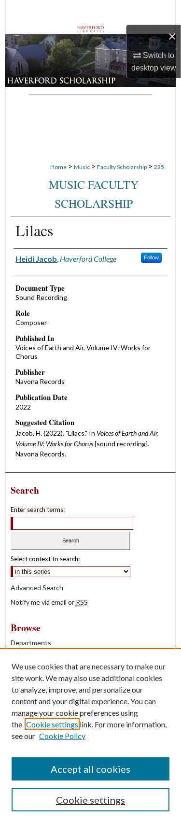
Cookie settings (52, 724)
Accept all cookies (90, 769)
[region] (90, 735)
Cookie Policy (62, 735)
